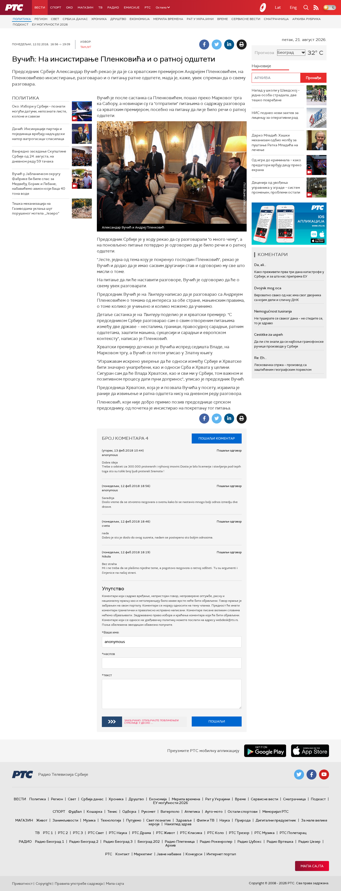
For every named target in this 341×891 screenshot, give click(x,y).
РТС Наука (118, 832)
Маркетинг (143, 854)
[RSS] (316, 7)
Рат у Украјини (200, 19)
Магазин (85, 8)
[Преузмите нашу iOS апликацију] (310, 750)
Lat (278, 7)
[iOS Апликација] (289, 223)
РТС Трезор (239, 832)
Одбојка (129, 811)
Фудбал (75, 811)
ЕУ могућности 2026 (50, 24)
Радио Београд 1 (49, 841)
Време (222, 19)
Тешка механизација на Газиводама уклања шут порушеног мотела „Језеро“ (35, 208)
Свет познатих (158, 820)
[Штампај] (242, 45)
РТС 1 (48, 832)
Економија (140, 19)
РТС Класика (191, 832)
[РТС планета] (263, 7)
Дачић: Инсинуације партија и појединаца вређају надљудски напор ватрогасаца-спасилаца (38, 133)
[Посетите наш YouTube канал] (324, 775)
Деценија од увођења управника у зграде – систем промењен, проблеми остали (276, 187)
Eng (293, 7)
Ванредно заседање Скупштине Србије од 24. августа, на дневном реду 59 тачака (39, 156)
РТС (148, 8)
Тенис (112, 811)
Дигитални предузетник (276, 820)
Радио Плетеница (180, 841)
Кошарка (94, 811)
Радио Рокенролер (216, 841)
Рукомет (148, 811)
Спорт (55, 8)
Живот (41, 820)
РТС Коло (215, 832)
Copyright (44, 883)
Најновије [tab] (261, 65)
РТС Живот (165, 832)
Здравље (184, 820)
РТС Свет (96, 832)
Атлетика (192, 811)
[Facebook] (204, 45)
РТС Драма (141, 832)
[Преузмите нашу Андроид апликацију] (265, 750)
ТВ (100, 8)
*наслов (108, 654)
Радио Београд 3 (118, 841)
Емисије (132, 8)
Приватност (22, 883)
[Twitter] (217, 45)
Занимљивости (65, 820)
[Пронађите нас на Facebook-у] (312, 775)
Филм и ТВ (205, 820)
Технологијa (111, 820)
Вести (39, 8)
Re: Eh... (260, 358)
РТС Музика (264, 832)
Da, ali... (260, 264)
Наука (224, 820)
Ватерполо (170, 811)
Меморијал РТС (275, 811)
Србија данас (75, 19)
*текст (107, 675)
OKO (69, 8)
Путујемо (133, 820)
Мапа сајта (312, 866)
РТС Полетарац (293, 832)
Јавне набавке (169, 854)
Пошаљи (216, 721)
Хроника (99, 19)
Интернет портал (221, 854)
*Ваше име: (110, 632)
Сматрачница (276, 19)
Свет (55, 19)
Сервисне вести (245, 19)
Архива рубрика (306, 19)
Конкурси (193, 854)
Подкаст (20, 24)
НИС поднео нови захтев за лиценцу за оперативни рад (275, 115)
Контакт (122, 854)
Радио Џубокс (249, 841)
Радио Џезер (309, 841)
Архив (170, 845)
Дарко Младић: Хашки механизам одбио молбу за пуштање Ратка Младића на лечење (275, 142)
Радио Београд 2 (83, 841)
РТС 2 (63, 832)
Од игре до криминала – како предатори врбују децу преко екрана (277, 165)
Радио (113, 8)
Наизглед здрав (178, 824)
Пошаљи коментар (216, 438)
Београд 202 (149, 841)
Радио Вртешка (280, 841)
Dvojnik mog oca (267, 288)
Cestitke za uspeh (268, 334)
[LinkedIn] (229, 45)
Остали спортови (242, 811)
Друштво (118, 19)
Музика (89, 820)
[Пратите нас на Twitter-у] (299, 775)
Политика (22, 19)
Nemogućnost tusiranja (273, 311)
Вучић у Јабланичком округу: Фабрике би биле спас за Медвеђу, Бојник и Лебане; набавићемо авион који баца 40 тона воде (38, 184)
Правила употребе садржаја (79, 883)
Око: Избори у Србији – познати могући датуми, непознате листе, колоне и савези (39, 111)
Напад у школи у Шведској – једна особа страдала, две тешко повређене (276, 95)
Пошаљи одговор (229, 450)
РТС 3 (78, 832)
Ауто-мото (214, 811)
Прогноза (264, 52)
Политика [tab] (25, 98)
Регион (40, 19)
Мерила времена (168, 19)
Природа (243, 820)
